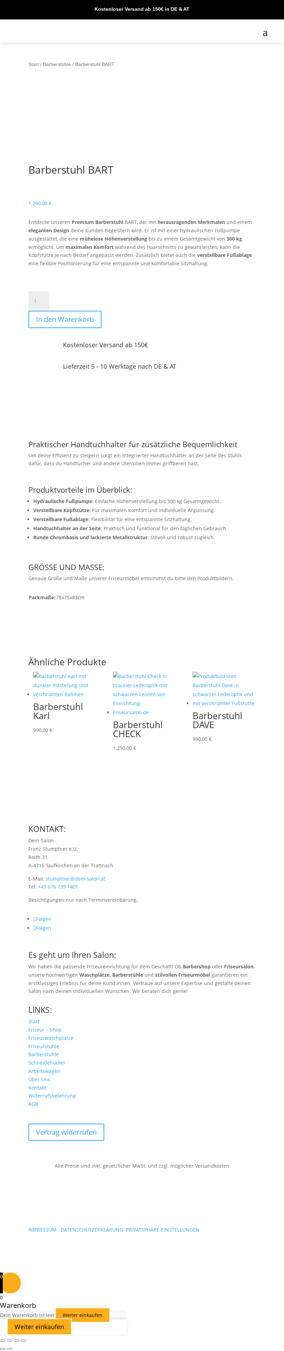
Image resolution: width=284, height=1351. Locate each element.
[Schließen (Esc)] (23, 1341)
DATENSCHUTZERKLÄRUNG (92, 1229)
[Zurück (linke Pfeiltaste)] (3, 1349)
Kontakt (37, 1087)
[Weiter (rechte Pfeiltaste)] (9, 1349)
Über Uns (39, 1079)
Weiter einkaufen (83, 1315)
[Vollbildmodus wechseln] (9, 1341)
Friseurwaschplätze (50, 1038)
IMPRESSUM (42, 1229)
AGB (33, 1104)
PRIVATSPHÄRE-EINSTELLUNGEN (162, 1229)
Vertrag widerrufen (66, 1132)
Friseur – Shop (45, 1029)
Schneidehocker (46, 1062)
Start (33, 64)
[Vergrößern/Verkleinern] (3, 1341)
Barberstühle (57, 64)
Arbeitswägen (44, 1071)
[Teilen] (16, 1341)
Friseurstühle (43, 1046)
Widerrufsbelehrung (52, 1095)
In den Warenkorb (65, 319)
